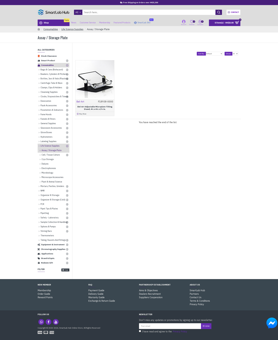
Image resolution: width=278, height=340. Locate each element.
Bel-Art (80, 101)
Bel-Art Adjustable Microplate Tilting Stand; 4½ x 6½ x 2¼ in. (94, 108)
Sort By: (201, 54)
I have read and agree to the (164, 331)
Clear (66, 270)
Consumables (50, 29)
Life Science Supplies (72, 29)
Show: (228, 54)
